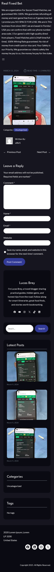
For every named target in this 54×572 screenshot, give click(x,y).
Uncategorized (21, 130)
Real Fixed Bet (12, 3)
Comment (9, 182)
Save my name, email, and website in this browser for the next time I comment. (26, 251)
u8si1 (18, 142)
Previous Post (14, 152)
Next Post (42, 152)
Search (41, 328)
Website (7, 237)
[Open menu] (3, 59)
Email (6, 225)
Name (7, 213)
